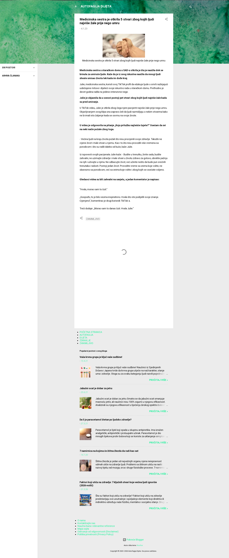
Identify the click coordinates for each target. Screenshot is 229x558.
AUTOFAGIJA (86, 334)
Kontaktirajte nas (86, 523)
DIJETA (83, 337)
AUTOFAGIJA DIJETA (96, 6)
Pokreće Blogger (135, 539)
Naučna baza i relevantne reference (96, 526)
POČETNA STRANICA (91, 332)
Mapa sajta (83, 528)
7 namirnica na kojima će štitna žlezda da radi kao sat (109, 451)
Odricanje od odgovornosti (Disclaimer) (98, 531)
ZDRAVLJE (85, 340)
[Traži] (190, 7)
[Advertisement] (183, 53)
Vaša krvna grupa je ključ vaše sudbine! (101, 357)
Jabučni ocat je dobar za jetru (96, 388)
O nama (81, 520)
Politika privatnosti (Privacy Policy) (95, 534)
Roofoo (140, 545)
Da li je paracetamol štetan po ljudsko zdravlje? (105, 419)
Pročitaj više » (158, 380)
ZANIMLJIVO (93, 219)
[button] (166, 19)
